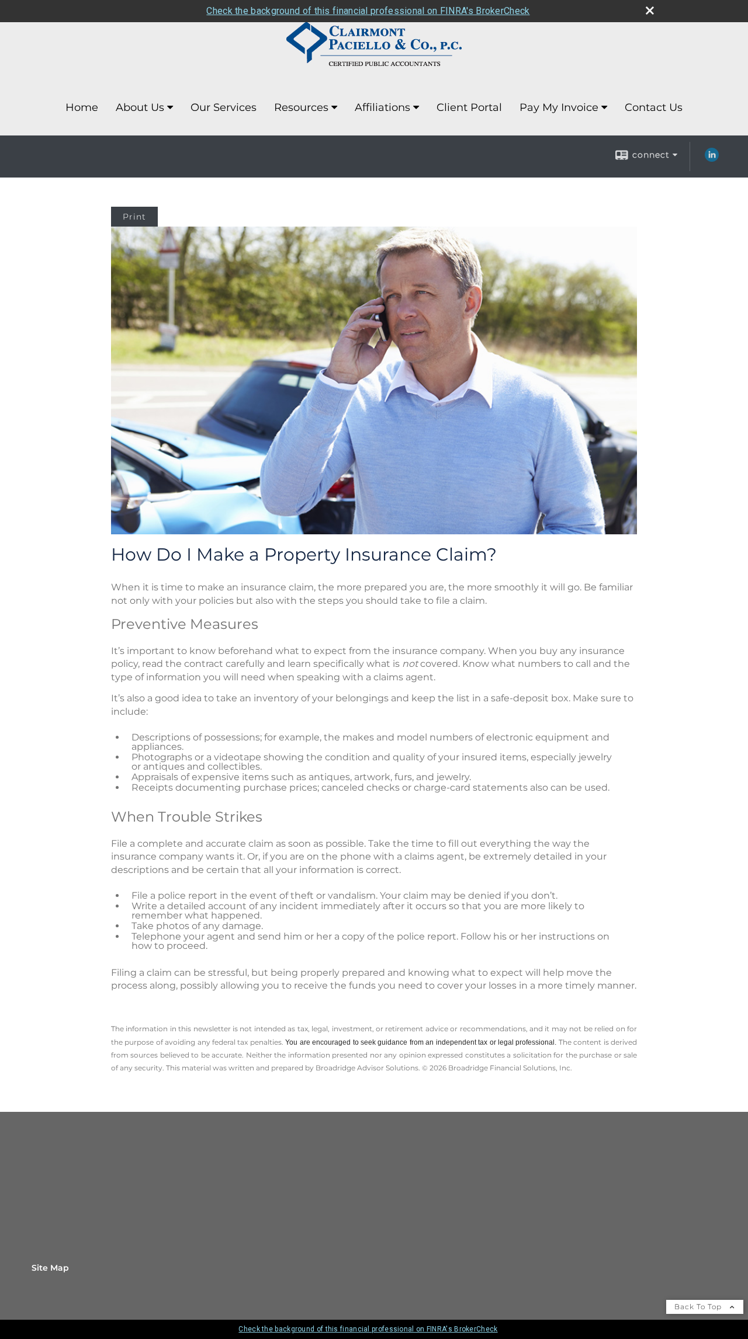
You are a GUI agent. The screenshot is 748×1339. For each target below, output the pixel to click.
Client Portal (469, 107)
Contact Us (654, 107)
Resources (301, 107)
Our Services (224, 107)
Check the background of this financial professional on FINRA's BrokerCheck (367, 10)
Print (134, 216)
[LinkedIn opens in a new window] (712, 159)
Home (81, 107)
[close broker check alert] (649, 10)
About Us (140, 107)
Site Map (50, 1268)
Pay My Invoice (559, 107)
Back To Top (699, 1306)
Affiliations (382, 107)
